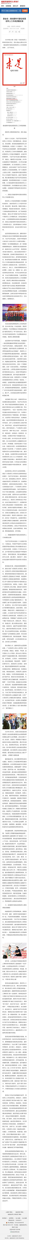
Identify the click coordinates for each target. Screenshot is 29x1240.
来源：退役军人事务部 (13, 26)
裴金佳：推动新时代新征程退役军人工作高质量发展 (14, 20)
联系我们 (4, 1218)
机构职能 (8, 6)
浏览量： (23, 28)
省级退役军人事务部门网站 (14, 1214)
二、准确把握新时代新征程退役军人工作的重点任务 (14, 536)
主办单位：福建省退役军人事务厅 (14, 1236)
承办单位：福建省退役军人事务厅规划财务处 (14, 1238)
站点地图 (24, 1218)
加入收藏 (18, 1218)
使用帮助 (11, 1218)
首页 (2, 6)
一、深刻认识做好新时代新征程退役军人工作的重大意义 (14, 196)
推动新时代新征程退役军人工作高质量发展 (14, 127)
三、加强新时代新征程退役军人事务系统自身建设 (14, 906)
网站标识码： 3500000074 (15, 1220)
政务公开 (15, 6)
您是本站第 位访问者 (15, 1229)
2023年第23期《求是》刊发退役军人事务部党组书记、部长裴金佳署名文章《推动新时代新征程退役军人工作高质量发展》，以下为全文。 (14, 43)
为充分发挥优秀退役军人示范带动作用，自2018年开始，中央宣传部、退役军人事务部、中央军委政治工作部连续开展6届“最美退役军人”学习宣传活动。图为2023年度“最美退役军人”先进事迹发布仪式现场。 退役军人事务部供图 (14, 330)
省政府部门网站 (19, 1212)
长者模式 (25, 10)
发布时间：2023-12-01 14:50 (11, 28)
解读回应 (22, 6)
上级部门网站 (9, 1212)
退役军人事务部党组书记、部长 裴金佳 (14, 133)
